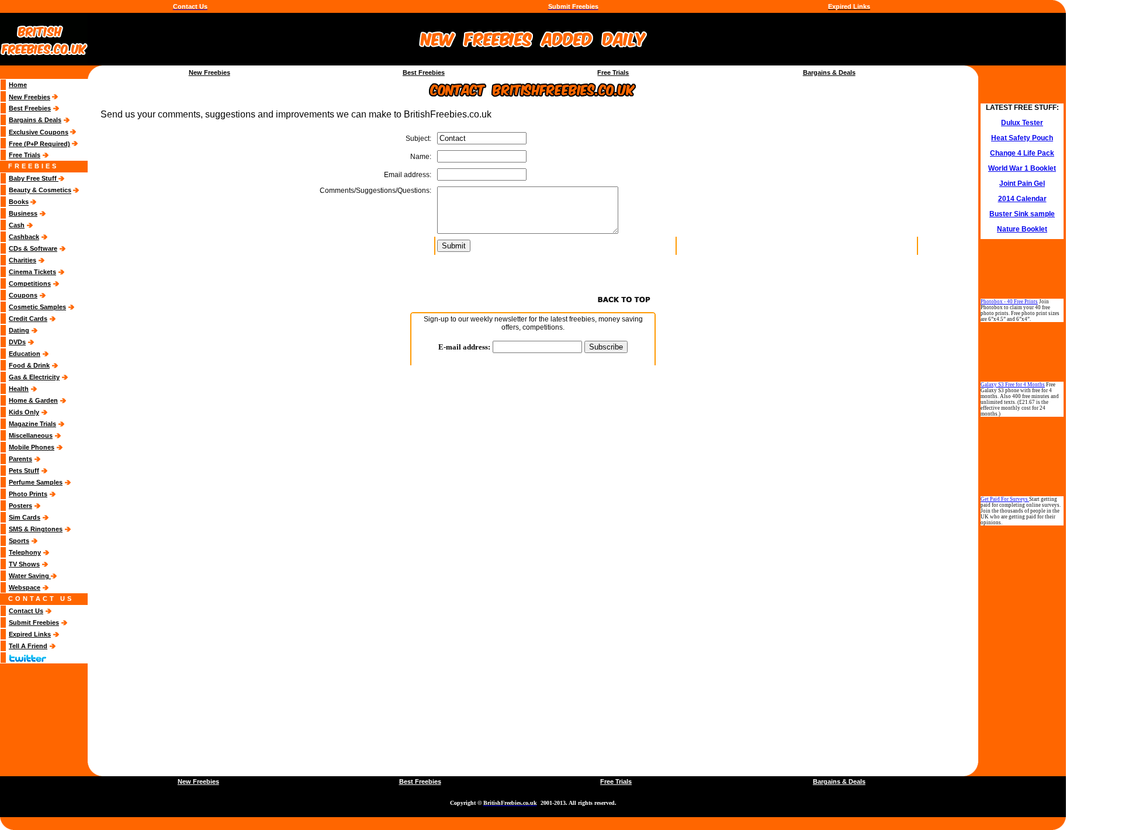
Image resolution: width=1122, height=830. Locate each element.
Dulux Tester (1022, 123)
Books (19, 202)
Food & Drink (29, 365)
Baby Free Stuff (33, 178)
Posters (20, 505)
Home (18, 84)
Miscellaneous (31, 435)
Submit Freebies (34, 622)
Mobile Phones (31, 447)
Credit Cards (28, 318)
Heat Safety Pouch (1022, 138)
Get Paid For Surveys (1005, 499)
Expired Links (30, 634)
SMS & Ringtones (36, 528)
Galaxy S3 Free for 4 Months (1013, 385)
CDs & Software (33, 248)
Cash (17, 225)
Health (19, 388)
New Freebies (209, 72)
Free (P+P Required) (39, 143)
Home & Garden (33, 400)
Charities (22, 260)
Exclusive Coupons (38, 132)
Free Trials (613, 72)
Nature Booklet (1022, 229)
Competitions (30, 283)
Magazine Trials (32, 423)
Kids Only (24, 412)
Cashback (24, 236)
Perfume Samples (36, 482)
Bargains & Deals (829, 72)
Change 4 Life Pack (1022, 153)
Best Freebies (424, 72)
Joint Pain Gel (1022, 183)
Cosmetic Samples (37, 306)
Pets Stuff (24, 470)
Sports (19, 540)
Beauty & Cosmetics (40, 190)
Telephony (25, 552)
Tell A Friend (28, 645)
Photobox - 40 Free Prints (1009, 302)
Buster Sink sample (1022, 214)
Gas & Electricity (34, 377)
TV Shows (24, 564)
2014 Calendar (1022, 199)
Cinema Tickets (32, 271)
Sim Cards (24, 517)
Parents (20, 458)
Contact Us (26, 610)
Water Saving (30, 575)
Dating (19, 330)
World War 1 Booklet (1022, 168)
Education (24, 353)
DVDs (17, 341)
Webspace (24, 587)
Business (23, 213)
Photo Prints (28, 493)
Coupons (23, 295)
